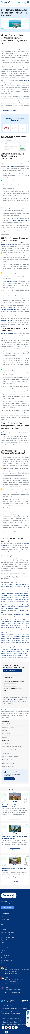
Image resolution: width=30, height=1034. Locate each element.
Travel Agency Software (13, 593)
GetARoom (25, 653)
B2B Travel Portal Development (18, 586)
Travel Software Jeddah (17, 631)
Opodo (3, 657)
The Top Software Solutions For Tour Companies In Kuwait (12, 805)
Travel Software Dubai (18, 621)
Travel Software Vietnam (17, 634)
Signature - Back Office (7, 932)
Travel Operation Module (13, 606)
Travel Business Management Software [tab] (14, 681)
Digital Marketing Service (8, 763)
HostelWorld (9, 657)
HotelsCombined (17, 653)
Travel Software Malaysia (17, 625)
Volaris (23, 651)
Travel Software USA (6, 621)
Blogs (2, 952)
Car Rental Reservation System (16, 601)
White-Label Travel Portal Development (12, 749)
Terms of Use (10, 1018)
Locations (8, 6)
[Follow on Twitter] (6, 1027)
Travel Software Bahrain (17, 632)
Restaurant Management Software (11, 591)
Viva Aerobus (13, 659)
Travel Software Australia (20, 1008)
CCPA (19, 1018)
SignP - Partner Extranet (7, 937)
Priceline (18, 651)
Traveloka (6, 659)
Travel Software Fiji (15, 642)
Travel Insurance (24, 647)
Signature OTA (5, 730)
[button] (14, 1032)
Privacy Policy (4, 1018)
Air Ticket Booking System (12, 616)
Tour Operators (5, 919)
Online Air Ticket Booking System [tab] (12, 694)
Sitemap (3, 963)
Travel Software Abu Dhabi (18, 636)
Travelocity (4, 647)
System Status (5, 958)
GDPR (15, 1018)
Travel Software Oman (18, 638)
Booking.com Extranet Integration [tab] (12, 670)
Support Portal (5, 955)
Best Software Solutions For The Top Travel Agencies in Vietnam (14, 837)
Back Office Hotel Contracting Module (11, 746)
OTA (2, 921)
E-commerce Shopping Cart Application (12, 595)
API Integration (9, 608)
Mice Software (10, 590)
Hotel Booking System (7, 743)
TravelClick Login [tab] (8, 677)
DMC (2, 916)
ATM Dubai (9, 653)
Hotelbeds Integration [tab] (9, 684)
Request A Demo (9, 778)
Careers (3, 950)
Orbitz (14, 655)
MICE (2, 924)
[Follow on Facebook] (3, 1027)
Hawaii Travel (5, 649)
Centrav (21, 657)
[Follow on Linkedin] (13, 1027)
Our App (16, 608)
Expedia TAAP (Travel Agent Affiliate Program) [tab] (13, 689)
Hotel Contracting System (8, 766)
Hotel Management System (13, 604)
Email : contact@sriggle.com (9, 903)
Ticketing (15, 614)
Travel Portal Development (21, 590)
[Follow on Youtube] (9, 1027)
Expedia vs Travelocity (13, 647)
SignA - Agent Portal (7, 934)
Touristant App (20, 610)
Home (2, 6)
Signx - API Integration (7, 939)
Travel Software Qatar (18, 640)
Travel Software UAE (17, 1013)
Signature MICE (6, 733)
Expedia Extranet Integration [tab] (11, 674)
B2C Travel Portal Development (10, 759)
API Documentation (6, 960)
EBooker (15, 657)
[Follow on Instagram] (16, 1027)
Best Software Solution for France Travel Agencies (14, 869)
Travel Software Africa (18, 627)
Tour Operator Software (7, 584)
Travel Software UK (18, 623)
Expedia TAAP (10, 651)
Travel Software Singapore (17, 629)
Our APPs (3, 942)
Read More (15, 818)
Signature (4, 737)
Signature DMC (6, 723)
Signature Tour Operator (8, 727)
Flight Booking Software (13, 597)
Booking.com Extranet (22, 655)
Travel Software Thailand (18, 1011)
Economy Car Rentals (6, 655)
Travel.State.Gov (14, 649)
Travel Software (24, 593)
